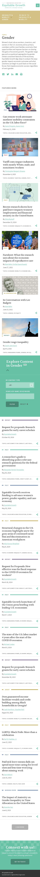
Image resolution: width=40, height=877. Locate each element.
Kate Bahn (8, 264)
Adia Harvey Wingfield (11, 544)
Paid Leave (21, 784)
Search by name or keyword (18, 391)
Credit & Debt (24, 479)
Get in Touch (20, 862)
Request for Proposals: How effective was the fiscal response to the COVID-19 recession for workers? (19, 571)
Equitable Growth (10, 434)
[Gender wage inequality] (20, 327)
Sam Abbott (8, 775)
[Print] (21, 74)
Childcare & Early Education (17, 133)
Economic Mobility (29, 226)
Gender (30, 133)
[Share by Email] (17, 74)
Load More (20, 827)
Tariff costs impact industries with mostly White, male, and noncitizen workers (19, 164)
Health (15, 784)
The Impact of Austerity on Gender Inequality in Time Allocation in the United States (18, 800)
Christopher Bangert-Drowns (15, 171)
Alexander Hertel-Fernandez (14, 470)
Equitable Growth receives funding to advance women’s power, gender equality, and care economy (19, 497)
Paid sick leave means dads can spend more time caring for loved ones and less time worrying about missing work (19, 766)
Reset (23, 404)
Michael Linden (9, 644)
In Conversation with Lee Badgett (16, 301)
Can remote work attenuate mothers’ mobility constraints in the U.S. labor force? (19, 119)
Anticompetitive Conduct (16, 443)
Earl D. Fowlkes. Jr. (10, 739)
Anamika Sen (8, 807)
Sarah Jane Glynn (11, 346)
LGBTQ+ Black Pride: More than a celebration (19, 734)
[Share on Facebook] (3, 74)
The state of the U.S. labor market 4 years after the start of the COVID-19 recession (19, 637)
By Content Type (13, 380)
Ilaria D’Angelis (10, 126)
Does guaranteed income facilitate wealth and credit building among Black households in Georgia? (16, 701)
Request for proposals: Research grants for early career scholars (18, 429)
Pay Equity (17, 313)
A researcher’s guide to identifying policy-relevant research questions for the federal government (19, 461)
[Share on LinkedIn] (12, 74)
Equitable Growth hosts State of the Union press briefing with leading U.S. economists (18, 604)
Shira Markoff (9, 219)
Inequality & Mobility (7, 16)
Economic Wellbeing (28, 271)
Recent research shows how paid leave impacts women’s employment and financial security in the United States (18, 211)
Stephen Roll (19, 709)
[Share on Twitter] (8, 74)
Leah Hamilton (9, 709)
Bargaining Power (14, 352)
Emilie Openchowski (20, 264)
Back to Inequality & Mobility (25, 17)
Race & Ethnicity (33, 553)
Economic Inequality (15, 226)
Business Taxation (14, 178)
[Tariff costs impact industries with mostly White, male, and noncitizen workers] (20, 147)
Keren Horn (20, 126)
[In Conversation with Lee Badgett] (20, 285)
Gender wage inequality (16, 342)
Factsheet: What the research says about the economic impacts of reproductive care (18, 257)
